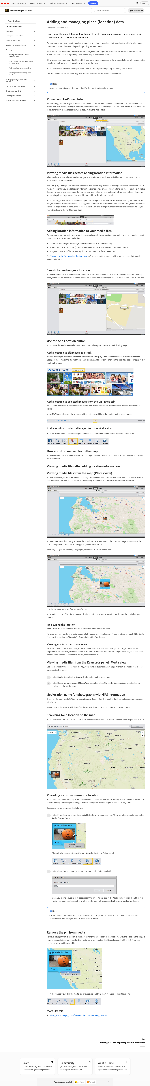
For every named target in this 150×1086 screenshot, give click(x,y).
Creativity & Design (18, 3)
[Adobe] (5, 3)
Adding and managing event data (20, 68)
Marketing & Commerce (57, 3)
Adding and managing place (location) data (18, 56)
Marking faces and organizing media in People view (21, 62)
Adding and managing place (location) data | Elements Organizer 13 (78, 1015)
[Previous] (71, 1045)
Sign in (144, 3)
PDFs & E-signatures (36, 3)
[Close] (109, 1081)
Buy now (93, 3)
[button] (137, 3)
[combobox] (108, 10)
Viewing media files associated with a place (69, 256)
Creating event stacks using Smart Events (20, 74)
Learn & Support (77, 3)
